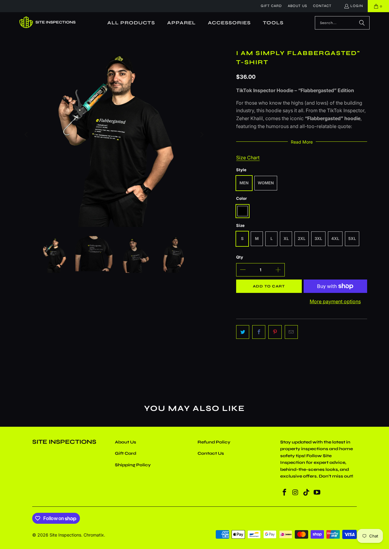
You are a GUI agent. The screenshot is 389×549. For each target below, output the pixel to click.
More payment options (335, 301)
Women (266, 182)
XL (286, 238)
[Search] (362, 23)
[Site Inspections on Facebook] (284, 492)
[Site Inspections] (47, 22)
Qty (239, 257)
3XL (318, 238)
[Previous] (26, 135)
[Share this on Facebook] (258, 332)
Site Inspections (65, 534)
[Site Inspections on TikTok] (306, 492)
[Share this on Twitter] (242, 332)
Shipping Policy (133, 464)
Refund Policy (214, 442)
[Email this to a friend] (291, 332)
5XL (352, 238)
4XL (335, 238)
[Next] (201, 135)
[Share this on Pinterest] (274, 332)
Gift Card (271, 6)
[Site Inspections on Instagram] (295, 492)
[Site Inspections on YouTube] (317, 492)
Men (244, 182)
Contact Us (211, 453)
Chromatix (94, 534)
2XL (301, 238)
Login (356, 6)
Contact (322, 6)
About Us (297, 6)
